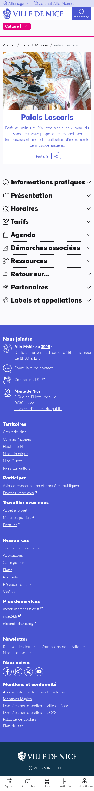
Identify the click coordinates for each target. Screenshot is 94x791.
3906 (45, 347)
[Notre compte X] (28, 675)
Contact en (29, 380)
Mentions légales (17, 699)
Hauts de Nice (15, 446)
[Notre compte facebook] (7, 675)
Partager (43, 156)
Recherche (81, 17)
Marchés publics (18, 518)
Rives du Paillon (16, 468)
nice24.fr (12, 616)
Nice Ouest (12, 461)
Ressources (29, 261)
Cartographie (13, 563)
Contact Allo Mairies (56, 3)
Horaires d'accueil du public (38, 409)
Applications (13, 555)
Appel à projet (15, 510)
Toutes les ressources (21, 548)
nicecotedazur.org (19, 624)
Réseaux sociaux (17, 584)
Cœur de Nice (15, 432)
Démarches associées (45, 248)
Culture (12, 26)
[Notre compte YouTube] (39, 675)
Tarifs (20, 222)
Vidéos (9, 592)
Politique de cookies (19, 719)
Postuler (11, 525)
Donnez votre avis (20, 493)
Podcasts (10, 577)
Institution (66, 786)
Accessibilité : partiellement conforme (34, 692)
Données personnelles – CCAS (30, 712)
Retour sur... (30, 274)
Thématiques (84, 786)
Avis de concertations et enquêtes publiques (41, 486)
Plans (7, 570)
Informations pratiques (48, 182)
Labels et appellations (46, 300)
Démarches (28, 786)
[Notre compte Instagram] (17, 675)
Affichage (16, 3)
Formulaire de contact (33, 368)
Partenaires (29, 287)
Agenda (9, 786)
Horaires (24, 209)
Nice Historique (15, 454)
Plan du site (13, 726)
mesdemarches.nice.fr (23, 609)
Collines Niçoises (17, 439)
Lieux (47, 786)
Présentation (32, 195)
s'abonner (22, 653)
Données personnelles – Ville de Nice (35, 706)
